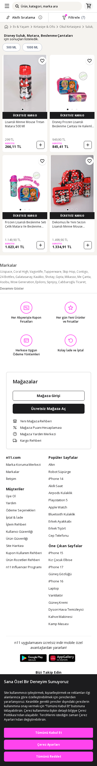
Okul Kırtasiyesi (70, 27)
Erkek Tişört (57, 529)
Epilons (40, 282)
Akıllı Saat (55, 486)
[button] (22, 109)
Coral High (20, 271)
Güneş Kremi (58, 603)
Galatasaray (23, 277)
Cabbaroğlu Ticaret (72, 282)
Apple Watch (57, 507)
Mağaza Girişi (48, 395)
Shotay (49, 277)
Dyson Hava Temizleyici (66, 610)
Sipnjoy (52, 282)
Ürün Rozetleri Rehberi (23, 560)
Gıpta (59, 277)
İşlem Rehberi (16, 525)
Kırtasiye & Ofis (44, 27)
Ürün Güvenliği (17, 539)
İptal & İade (14, 518)
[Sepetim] (88, 6)
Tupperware (52, 271)
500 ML (11, 47)
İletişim (11, 479)
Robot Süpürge (59, 472)
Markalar (12, 472)
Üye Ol (11, 496)
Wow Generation (22, 282)
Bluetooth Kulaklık (61, 514)
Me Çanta (84, 277)
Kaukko (39, 277)
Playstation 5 (58, 500)
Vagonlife (36, 271)
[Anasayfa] (6, 27)
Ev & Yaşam (21, 27)
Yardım (11, 503)
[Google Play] (33, 658)
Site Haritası (15, 546)
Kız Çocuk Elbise (60, 560)
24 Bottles (7, 277)
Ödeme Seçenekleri (20, 510)
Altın (51, 465)
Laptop (53, 589)
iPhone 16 (55, 581)
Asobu (4, 282)
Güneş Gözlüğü (60, 574)
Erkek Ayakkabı (59, 522)
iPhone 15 (55, 553)
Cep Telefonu (58, 536)
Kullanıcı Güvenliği (19, 532)
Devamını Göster (12, 288)
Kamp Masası (58, 624)
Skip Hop (69, 271)
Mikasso (70, 277)
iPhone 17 (55, 567)
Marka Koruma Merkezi (23, 465)
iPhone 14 (55, 479)
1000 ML (32, 47)
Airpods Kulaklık (60, 493)
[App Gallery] (62, 658)
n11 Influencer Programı (24, 567)
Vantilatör (55, 596)
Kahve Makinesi (60, 617)
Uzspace (6, 271)
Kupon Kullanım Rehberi (24, 553)
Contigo (82, 271)
